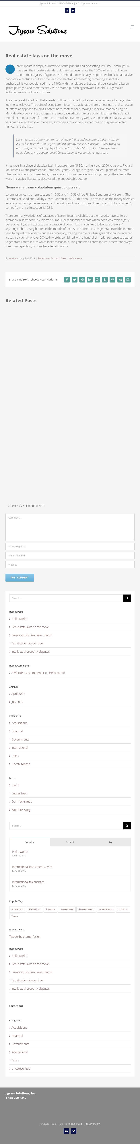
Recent (70, 842)
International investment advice (32, 867)
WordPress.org (20, 810)
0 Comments (75, 258)
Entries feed (19, 793)
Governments (20, 739)
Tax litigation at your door (27, 643)
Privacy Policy (92, 1123)
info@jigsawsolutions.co (88, 3)
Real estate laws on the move (30, 627)
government (67, 909)
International (19, 748)
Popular (29, 842)
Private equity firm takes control (31, 635)
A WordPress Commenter (27, 673)
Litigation (123, 909)
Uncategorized (20, 764)
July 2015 (17, 702)
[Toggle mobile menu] (133, 27)
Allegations (35, 909)
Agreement (17, 909)
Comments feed (21, 802)
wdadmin (13, 258)
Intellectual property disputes (30, 652)
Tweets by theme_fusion (24, 937)
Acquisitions (44, 258)
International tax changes (28, 882)
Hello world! (19, 619)
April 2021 (18, 694)
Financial (55, 258)
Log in (15, 785)
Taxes (63, 258)
